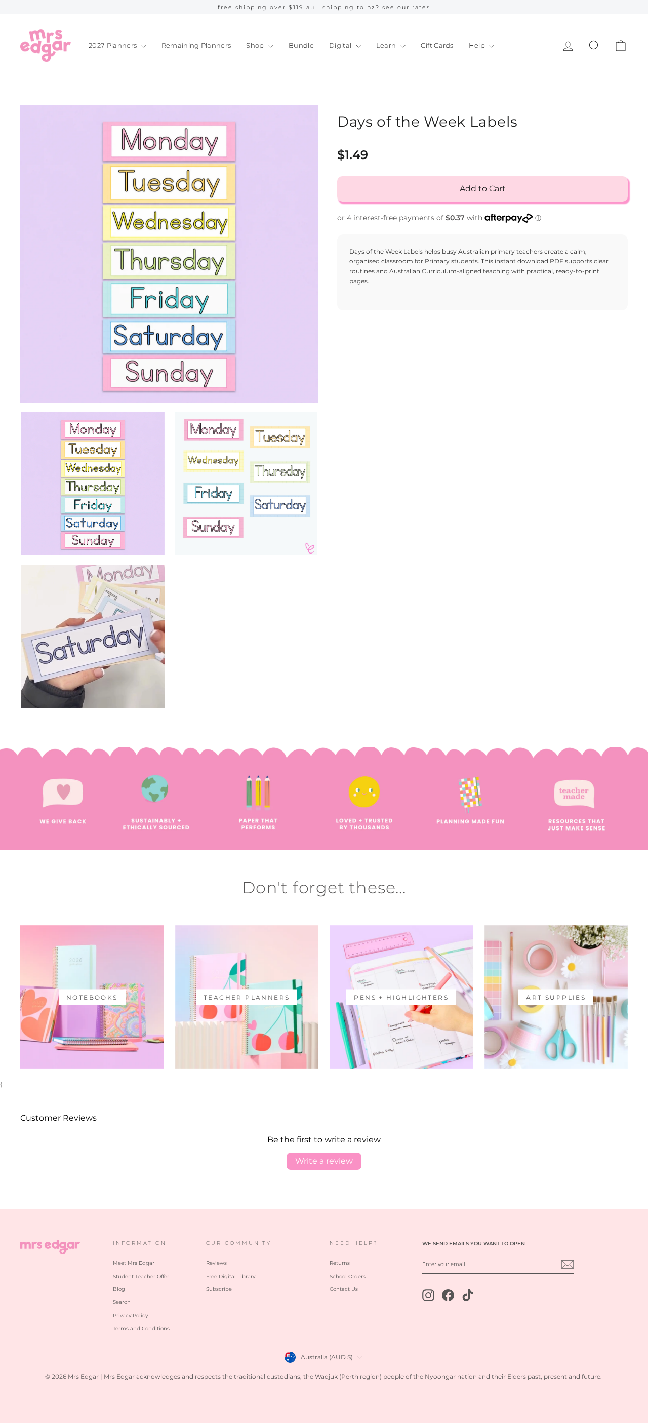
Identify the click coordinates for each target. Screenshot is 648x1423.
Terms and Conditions (141, 1328)
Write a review (324, 1161)
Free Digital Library (230, 1276)
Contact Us (344, 1289)
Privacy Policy (130, 1315)
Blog (119, 1289)
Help (478, 45)
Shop (256, 45)
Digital (341, 45)
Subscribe (219, 1289)
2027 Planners (114, 45)
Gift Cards (437, 45)
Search (122, 1302)
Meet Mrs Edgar (133, 1263)
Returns (340, 1263)
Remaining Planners (196, 45)
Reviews (216, 1263)
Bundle (301, 45)
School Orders (348, 1276)
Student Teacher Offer (141, 1276)
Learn (387, 45)
